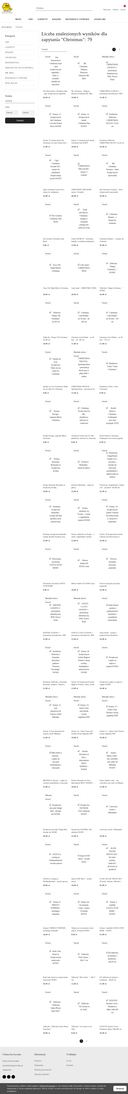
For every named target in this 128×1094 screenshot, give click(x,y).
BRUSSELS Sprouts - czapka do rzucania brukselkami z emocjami (55, 782)
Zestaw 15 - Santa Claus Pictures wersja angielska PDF (112, 732)
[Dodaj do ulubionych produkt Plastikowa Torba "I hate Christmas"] (122, 352)
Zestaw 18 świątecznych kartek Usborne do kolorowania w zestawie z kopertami (111, 535)
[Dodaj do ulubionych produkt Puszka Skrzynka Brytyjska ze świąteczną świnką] (65, 451)
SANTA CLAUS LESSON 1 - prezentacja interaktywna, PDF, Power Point (82, 634)
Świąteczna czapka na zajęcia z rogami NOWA (111, 683)
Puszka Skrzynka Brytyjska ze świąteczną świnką (54, 486)
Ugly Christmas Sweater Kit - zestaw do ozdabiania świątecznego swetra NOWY (54, 191)
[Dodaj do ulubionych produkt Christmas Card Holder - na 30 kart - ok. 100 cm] (94, 303)
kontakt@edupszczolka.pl (12, 1065)
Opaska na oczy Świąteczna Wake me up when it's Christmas (55, 388)
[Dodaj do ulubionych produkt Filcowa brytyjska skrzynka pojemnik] (122, 549)
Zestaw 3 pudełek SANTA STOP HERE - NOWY (112, 929)
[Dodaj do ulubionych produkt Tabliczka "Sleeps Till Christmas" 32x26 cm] (65, 303)
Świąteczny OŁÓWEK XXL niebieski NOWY (81, 831)
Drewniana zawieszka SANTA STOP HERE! (54, 585)
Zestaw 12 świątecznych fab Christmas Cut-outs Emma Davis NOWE (55, 141)
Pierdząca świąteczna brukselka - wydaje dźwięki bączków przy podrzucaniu (55, 535)
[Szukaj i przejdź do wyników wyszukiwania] (90, 8)
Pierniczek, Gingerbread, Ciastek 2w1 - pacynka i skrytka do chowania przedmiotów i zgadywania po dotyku (112, 486)
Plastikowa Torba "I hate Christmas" (109, 388)
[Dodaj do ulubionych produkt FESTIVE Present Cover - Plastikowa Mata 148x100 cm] (122, 992)
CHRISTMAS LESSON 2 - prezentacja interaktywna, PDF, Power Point (111, 92)
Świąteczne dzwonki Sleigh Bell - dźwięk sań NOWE (55, 831)
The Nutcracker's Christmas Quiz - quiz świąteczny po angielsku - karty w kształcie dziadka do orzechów (55, 92)
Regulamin (38, 1065)
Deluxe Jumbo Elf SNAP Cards (83, 583)
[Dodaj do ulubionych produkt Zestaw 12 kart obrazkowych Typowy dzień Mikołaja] (65, 697)
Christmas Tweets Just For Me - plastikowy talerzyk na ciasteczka (83, 437)
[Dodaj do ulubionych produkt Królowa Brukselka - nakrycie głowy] (94, 451)
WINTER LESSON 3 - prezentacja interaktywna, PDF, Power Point (54, 634)
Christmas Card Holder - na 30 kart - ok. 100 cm (82, 338)
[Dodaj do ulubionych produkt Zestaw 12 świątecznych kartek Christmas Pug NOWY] (94, 106)
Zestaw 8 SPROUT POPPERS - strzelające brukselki (55, 929)
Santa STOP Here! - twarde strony (81, 880)
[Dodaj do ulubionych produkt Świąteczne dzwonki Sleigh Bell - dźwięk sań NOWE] (65, 795)
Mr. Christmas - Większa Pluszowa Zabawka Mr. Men (81, 92)
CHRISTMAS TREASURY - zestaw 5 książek (82, 191)
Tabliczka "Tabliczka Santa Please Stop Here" (55, 1028)
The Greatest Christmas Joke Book (53, 240)
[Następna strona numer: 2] (124, 49)
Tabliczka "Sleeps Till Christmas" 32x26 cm (55, 338)
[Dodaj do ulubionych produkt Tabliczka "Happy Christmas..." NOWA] (122, 254)
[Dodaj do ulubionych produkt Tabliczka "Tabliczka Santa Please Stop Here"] (65, 992)
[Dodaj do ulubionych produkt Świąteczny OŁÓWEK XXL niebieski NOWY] (94, 795)
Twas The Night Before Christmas (55, 288)
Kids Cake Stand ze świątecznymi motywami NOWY (55, 978)
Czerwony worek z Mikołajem (111, 830)
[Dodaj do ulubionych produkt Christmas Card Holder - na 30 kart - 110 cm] (122, 303)
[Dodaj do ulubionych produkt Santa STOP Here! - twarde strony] (94, 845)
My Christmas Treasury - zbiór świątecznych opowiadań (111, 191)
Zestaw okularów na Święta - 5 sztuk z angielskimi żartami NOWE (82, 535)
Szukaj (20, 120)
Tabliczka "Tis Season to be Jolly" (81, 1028)
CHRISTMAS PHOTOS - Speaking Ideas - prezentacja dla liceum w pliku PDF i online (83, 388)
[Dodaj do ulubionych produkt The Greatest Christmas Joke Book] (65, 205)
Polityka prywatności (43, 1070)
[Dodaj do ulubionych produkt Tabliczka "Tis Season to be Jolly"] (94, 992)
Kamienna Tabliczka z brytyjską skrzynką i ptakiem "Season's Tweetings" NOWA (55, 683)
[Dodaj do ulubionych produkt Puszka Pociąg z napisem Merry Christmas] (65, 402)
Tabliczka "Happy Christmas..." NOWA (111, 289)
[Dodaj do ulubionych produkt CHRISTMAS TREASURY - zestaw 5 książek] (94, 155)
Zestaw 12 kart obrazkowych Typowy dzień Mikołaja (53, 732)
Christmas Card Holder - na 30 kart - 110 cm (111, 338)
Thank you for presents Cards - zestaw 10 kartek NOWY (82, 929)
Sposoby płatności (41, 1074)
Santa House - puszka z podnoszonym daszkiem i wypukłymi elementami (109, 634)
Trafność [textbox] (45, 49)
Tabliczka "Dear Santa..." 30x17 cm (83, 978)
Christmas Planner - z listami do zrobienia (112, 240)
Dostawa (38, 1061)
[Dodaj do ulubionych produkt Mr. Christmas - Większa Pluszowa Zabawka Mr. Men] (94, 57)
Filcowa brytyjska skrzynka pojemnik (110, 585)
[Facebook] (4, 1077)
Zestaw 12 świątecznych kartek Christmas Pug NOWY (82, 141)
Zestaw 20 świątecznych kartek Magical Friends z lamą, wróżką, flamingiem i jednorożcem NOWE (83, 683)
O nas (68, 1061)
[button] (19, 19)
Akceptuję (120, 1088)
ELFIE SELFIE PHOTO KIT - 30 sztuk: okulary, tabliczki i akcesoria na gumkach (111, 880)
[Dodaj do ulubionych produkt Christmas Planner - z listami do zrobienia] (122, 205)
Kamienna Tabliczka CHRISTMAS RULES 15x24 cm (112, 141)
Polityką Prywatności (48, 1086)
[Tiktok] (13, 1077)
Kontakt (69, 1065)
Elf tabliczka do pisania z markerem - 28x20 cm (109, 978)
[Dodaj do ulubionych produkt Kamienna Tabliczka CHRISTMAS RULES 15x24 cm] (122, 106)
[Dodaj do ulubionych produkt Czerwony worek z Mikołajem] (122, 795)
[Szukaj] (34, 101)
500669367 (7, 1070)
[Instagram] (8, 1077)
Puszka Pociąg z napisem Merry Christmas (54, 437)
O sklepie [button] (71, 1054)
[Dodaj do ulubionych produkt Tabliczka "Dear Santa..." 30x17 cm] (94, 943)
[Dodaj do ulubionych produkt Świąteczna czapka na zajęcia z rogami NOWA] (122, 648)
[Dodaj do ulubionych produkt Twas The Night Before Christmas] (65, 254)
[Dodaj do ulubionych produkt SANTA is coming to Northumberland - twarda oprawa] (65, 845)
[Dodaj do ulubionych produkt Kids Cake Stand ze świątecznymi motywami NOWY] (65, 943)
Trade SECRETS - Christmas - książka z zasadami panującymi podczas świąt (82, 240)
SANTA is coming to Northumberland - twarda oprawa (55, 880)
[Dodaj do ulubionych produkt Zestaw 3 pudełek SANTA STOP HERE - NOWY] (122, 894)
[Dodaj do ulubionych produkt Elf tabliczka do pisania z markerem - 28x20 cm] (122, 943)
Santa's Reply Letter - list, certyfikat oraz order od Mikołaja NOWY (112, 782)
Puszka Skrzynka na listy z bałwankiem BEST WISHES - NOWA (82, 782)
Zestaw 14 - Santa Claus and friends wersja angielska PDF (82, 732)
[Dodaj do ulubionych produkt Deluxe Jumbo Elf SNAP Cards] (94, 549)
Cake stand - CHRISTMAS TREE (84, 288)
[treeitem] (20, 42)
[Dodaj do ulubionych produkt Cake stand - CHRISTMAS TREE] (94, 254)
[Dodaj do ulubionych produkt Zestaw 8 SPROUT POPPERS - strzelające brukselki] (65, 894)
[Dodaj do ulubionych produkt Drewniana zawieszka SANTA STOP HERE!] (65, 549)
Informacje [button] (40, 1054)
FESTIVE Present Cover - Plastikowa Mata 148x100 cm (110, 1028)
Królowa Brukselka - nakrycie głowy (82, 486)
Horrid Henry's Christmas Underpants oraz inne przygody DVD (111, 437)
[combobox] (54, 49)
